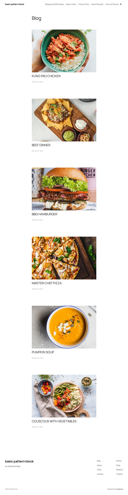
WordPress (119, 489)
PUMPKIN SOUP (43, 352)
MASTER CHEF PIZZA (47, 283)
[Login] (120, 4)
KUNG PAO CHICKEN (46, 76)
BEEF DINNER (41, 145)
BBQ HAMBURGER (44, 214)
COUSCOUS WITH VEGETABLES (54, 421)
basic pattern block (14, 4)
